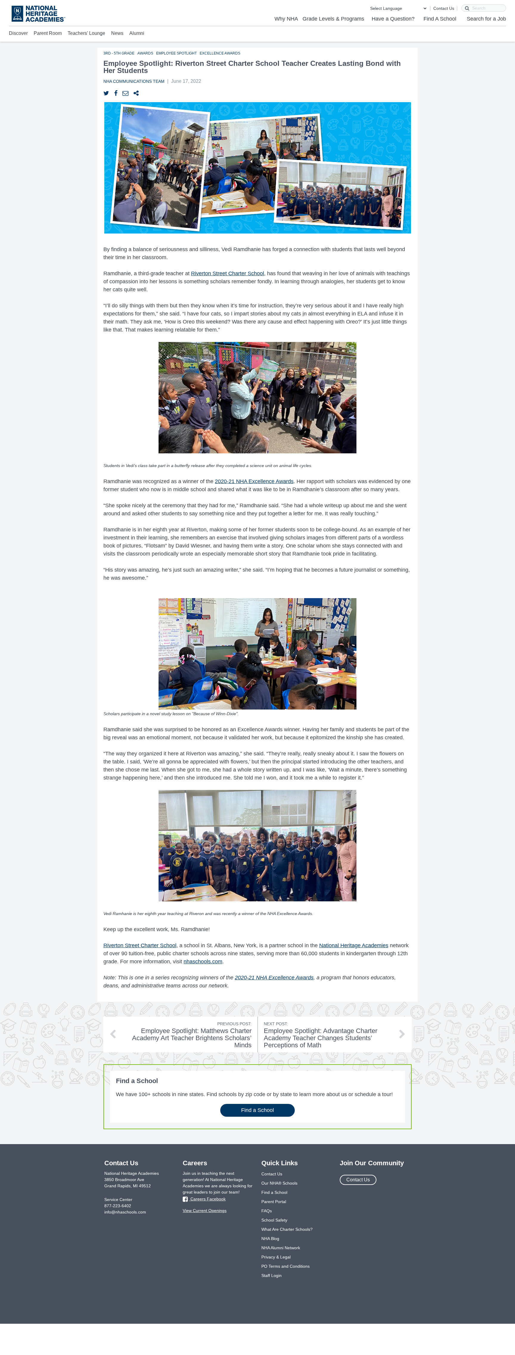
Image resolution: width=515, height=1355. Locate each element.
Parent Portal (273, 1201)
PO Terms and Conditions (285, 1266)
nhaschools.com (203, 961)
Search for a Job (486, 19)
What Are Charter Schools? (287, 1229)
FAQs (266, 1210)
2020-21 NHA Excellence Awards (254, 481)
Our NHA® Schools (279, 1183)
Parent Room (48, 33)
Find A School (440, 19)
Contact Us (443, 8)
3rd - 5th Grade (118, 53)
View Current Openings (205, 1210)
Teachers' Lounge (86, 33)
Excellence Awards (220, 53)
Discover (18, 33)
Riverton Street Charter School (227, 273)
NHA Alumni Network (280, 1247)
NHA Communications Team (134, 81)
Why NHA (286, 19)
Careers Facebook (207, 1199)
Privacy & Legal (276, 1257)
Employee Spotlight (176, 53)
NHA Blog (270, 1238)
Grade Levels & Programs (333, 19)
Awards (145, 53)
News (117, 33)
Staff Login (271, 1275)
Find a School (257, 1110)
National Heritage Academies (353, 945)
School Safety (274, 1220)
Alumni (136, 33)
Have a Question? (393, 19)
